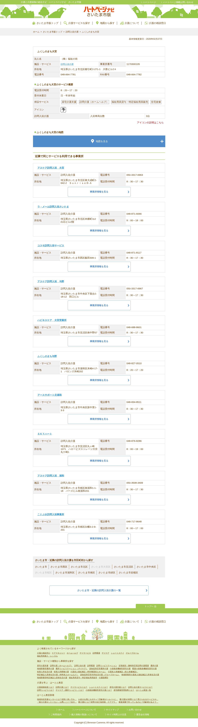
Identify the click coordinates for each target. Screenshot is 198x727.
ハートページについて (85, 710)
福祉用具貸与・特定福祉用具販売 (83, 678)
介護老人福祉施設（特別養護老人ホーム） (88, 672)
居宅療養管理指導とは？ (124, 690)
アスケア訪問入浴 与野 (50, 281)
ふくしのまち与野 (47, 356)
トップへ (149, 606)
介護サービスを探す (79, 23)
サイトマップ (112, 710)
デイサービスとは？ (78, 687)
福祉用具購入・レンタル (47, 656)
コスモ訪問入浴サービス (50, 245)
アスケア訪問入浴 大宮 (50, 167)
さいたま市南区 (86, 572)
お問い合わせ (135, 710)
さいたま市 (41, 566)
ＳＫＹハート (44, 433)
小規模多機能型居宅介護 (120, 668)
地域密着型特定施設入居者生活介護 (52, 678)
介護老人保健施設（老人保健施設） (123, 672)
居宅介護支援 (42, 666)
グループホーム (132, 653)
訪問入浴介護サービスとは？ (140, 687)
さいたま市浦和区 (65, 572)
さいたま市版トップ (47, 23)
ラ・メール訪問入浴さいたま (53, 206)
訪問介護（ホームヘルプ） (61, 666)
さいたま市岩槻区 (128, 572)
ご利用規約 (56, 714)
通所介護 (154, 666)
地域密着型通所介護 (45, 668)
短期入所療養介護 (61, 672)
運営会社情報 (142, 714)
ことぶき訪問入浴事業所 (50, 514)
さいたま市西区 (58, 566)
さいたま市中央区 (146, 566)
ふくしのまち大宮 (90, 32)
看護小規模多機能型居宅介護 (144, 668)
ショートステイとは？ (98, 687)
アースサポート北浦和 (49, 395)
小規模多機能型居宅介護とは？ (99, 690)
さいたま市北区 (79, 566)
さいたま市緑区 (106, 572)
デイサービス (85, 653)
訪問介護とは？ (62, 687)
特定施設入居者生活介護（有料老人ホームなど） (58, 675)
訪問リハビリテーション (106, 666)
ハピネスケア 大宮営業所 (52, 320)
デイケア (105, 653)
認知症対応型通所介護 (98, 668)
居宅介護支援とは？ (118, 687)
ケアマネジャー (58, 653)
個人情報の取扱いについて (84, 714)
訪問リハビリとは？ (45, 690)
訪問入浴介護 (72, 32)
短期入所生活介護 (44, 672)
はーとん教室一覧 (143, 690)
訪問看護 (96, 653)
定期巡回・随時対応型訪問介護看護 (134, 666)
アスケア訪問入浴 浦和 (50, 475)
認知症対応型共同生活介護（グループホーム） (100, 675)
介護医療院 (103, 678)
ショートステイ (117, 653)
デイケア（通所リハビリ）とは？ (70, 690)
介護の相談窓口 (157, 23)
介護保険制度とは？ (45, 687)
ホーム (36, 32)
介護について (132, 23)
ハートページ (149, 2)
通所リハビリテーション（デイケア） (72, 668)
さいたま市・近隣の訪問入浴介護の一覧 (99, 590)
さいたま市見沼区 (123, 566)
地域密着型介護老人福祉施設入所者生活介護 (140, 675)
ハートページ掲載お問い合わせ (178, 2)
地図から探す (107, 23)
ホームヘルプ (72, 653)
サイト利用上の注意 (116, 714)
